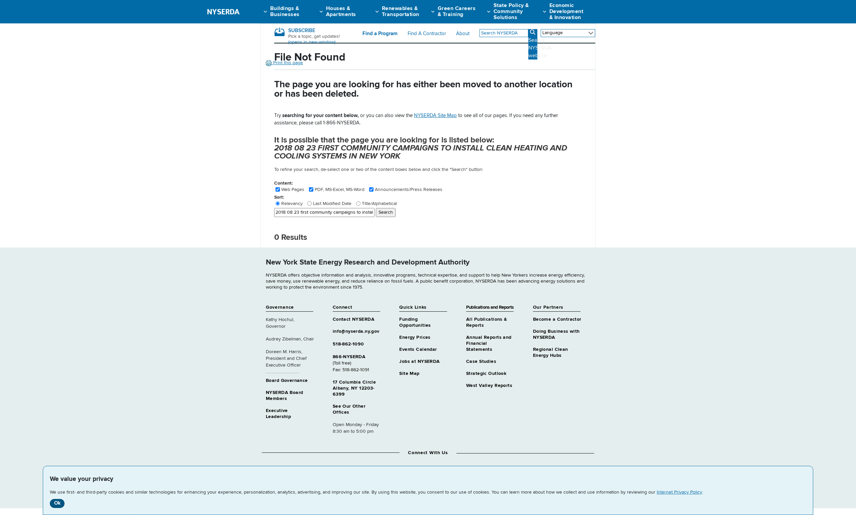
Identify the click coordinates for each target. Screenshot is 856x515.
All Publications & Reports (486, 322)
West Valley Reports (489, 385)
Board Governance (287, 380)
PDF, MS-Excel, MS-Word (339, 189)
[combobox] (503, 33)
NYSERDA (223, 11)
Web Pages (292, 189)
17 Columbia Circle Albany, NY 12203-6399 (354, 388)
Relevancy (292, 203)
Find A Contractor (427, 33)
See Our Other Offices (349, 409)
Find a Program (380, 33)
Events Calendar (418, 349)
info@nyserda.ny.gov (356, 331)
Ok (57, 503)
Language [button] (552, 32)
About (462, 33)
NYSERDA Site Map (435, 115)
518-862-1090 (348, 344)
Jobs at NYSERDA (419, 361)
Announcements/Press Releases (408, 189)
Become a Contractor (557, 319)
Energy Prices (414, 337)
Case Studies (481, 361)
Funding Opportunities (415, 322)
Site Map (409, 373)
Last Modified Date (332, 203)
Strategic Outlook (486, 373)
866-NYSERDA (349, 356)
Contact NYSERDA (353, 319)
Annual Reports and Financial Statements (489, 343)
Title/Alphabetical (379, 203)
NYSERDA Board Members (284, 395)
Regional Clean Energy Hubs (550, 352)
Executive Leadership (278, 413)
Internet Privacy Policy (679, 492)
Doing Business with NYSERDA (556, 334)
